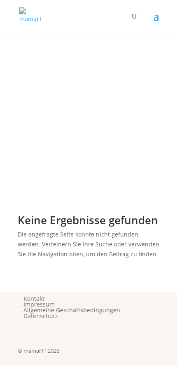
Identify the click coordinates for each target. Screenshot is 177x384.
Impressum (39, 304)
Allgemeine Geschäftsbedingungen (71, 310)
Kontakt (33, 298)
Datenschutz (40, 316)
